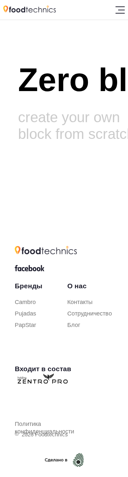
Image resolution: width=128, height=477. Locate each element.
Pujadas (25, 313)
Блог (78, 13)
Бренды (28, 286)
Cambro (25, 302)
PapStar (25, 325)
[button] (120, 10)
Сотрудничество (89, 313)
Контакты (80, 302)
